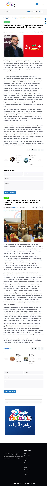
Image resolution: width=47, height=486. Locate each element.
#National (7, 22)
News (25, 453)
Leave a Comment (7, 348)
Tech (25, 462)
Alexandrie (38, 11)
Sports (25, 460)
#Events (6, 197)
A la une (7, 11)
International (27, 455)
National (26, 458)
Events (25, 465)
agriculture (33, 11)
